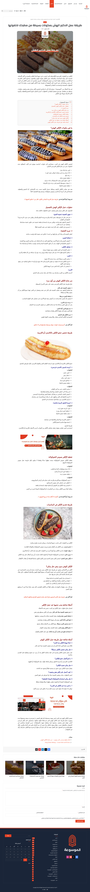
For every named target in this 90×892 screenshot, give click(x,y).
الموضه (41, 3)
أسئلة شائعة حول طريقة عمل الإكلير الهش (58, 122)
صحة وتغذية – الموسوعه (52, 876)
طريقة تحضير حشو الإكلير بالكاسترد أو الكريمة (57, 112)
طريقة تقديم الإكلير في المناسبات (60, 116)
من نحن (75, 3)
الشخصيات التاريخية (53, 853)
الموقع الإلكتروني (39, 812)
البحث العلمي (54, 859)
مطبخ (66, 740)
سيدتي (62, 740)
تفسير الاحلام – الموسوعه (52, 869)
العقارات (47, 3)
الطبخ (52, 3)
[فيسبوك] (49, 749)
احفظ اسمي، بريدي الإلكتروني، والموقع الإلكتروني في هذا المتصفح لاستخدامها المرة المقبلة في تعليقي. (62, 818)
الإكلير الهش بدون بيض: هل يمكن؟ (60, 118)
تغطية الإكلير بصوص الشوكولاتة (61, 114)
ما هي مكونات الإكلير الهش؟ (62, 104)
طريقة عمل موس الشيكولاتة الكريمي (37, 777)
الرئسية (80, 3)
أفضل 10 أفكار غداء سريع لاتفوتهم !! (48, 496)
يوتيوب (55, 740)
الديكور (56, 863)
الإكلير (45, 740)
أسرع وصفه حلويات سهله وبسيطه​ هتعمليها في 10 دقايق (49, 325)
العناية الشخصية (58, 3)
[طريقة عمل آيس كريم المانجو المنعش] (14, 768)
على (59, 740)
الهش (42, 740)
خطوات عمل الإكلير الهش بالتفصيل (60, 106)
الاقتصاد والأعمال (54, 867)
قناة (69, 740)
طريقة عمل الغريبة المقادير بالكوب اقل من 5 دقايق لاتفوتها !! (41, 199)
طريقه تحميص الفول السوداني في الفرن (76, 777)
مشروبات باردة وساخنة (53, 855)
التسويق (70, 3)
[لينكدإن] (42, 749)
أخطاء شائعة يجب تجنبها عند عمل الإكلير (59, 120)
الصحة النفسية (35, 3)
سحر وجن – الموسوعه (53, 874)
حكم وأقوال (55, 848)
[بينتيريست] (39, 749)
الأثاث (56, 878)
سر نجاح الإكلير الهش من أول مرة (60, 110)
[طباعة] (36, 749)
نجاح (49, 740)
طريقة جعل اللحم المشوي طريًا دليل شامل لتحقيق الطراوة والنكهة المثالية (44, 597)
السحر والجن (55, 846)
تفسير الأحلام (54, 840)
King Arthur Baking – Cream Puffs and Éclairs (57, 742)
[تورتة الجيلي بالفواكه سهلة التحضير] (55, 768)
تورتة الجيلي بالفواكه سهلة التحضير (55, 776)
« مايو (29, 863)
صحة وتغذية (55, 844)
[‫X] (45, 749)
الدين (65, 3)
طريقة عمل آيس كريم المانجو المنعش (16, 777)
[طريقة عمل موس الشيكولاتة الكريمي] (35, 768)
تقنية (56, 857)
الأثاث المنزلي (54, 872)
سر (51, 740)
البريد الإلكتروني (81, 812)
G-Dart (55, 887)
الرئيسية (57, 19)
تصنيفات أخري (26, 3)
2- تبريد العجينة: (65, 108)
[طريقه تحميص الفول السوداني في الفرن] (75, 768)
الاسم (83, 807)
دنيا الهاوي (46, 29)
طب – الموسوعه (54, 880)
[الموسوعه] (86, 7)
